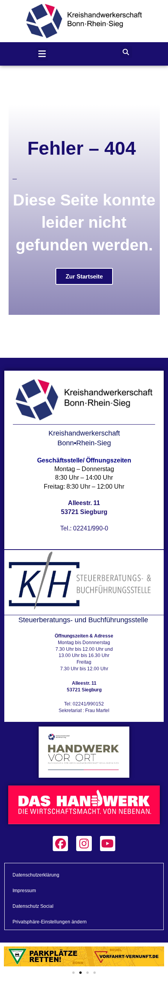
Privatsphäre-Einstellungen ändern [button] (50, 922)
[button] (42, 54)
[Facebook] (60, 843)
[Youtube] (107, 843)
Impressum (24, 890)
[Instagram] (83, 843)
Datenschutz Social (33, 906)
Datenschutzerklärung (36, 875)
